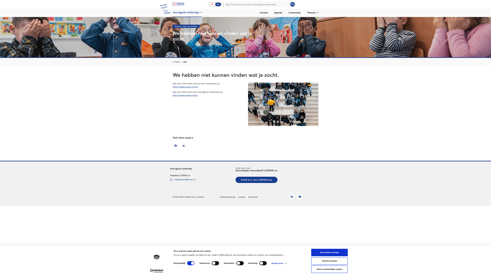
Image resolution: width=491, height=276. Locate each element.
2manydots (200, 197)
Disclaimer (253, 197)
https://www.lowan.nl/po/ (185, 86)
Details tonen (277, 263)
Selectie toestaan (329, 261)
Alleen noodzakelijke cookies (329, 269)
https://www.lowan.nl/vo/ (185, 95)
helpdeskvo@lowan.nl (185, 179)
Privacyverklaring (227, 197)
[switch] (215, 263)
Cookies (241, 197)
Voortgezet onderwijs (186, 12)
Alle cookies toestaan (329, 252)
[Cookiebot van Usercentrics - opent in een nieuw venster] (157, 271)
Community (294, 12)
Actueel (264, 12)
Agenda (278, 12)
